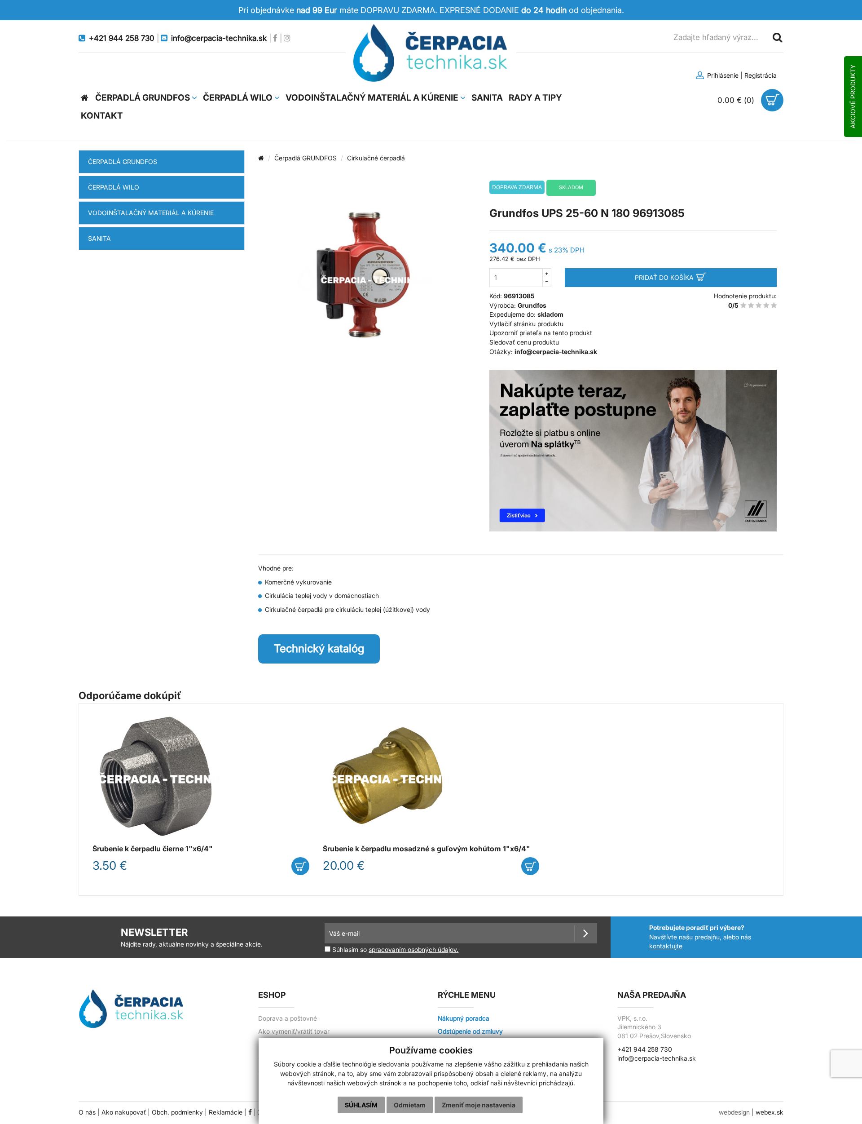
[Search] (776, 37)
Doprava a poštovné (287, 1018)
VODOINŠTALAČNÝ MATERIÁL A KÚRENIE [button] (373, 98)
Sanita (99, 238)
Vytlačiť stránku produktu (526, 323)
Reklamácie (225, 1112)
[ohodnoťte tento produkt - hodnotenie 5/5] (774, 305)
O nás (87, 1112)
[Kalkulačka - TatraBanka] (633, 450)
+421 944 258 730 (644, 1049)
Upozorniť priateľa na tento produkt (540, 332)
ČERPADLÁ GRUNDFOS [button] (143, 98)
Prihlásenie (722, 75)
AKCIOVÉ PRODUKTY (853, 96)
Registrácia (760, 75)
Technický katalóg (319, 648)
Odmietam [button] (410, 1105)
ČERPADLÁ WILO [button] (238, 98)
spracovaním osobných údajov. (413, 950)
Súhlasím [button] (361, 1105)
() (736, 100)
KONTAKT (102, 116)
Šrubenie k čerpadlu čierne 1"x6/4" (152, 849)
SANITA (487, 98)
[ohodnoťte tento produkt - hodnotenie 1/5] (743, 305)
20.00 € (344, 865)
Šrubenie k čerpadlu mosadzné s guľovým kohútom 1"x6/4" (426, 849)
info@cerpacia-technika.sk (656, 1058)
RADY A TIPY (535, 98)
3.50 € (109, 865)
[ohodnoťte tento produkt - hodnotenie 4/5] (766, 305)
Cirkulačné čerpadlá (376, 158)
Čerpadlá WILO (113, 187)
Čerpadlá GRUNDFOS (122, 161)
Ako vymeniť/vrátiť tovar (294, 1031)
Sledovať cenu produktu (524, 342)
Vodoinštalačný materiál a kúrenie (151, 213)
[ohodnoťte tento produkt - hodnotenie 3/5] (758, 305)
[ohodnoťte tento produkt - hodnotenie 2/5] (751, 305)
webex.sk (769, 1112)
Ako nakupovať (123, 1112)
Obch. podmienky (177, 1112)
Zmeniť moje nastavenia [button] (478, 1105)
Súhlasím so (394, 949)
